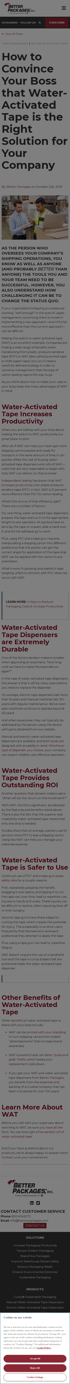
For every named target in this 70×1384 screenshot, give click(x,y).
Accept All (35, 1358)
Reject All (35, 1368)
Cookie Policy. (44, 1348)
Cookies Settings (35, 1377)
